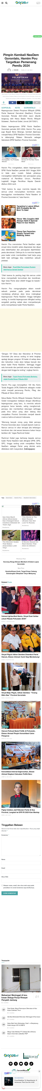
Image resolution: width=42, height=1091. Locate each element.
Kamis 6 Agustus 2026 (7, 659)
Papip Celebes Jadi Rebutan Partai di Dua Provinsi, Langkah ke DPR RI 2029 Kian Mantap (20, 811)
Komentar (5, 835)
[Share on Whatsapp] (29, 102)
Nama (3, 859)
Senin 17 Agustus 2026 (7, 621)
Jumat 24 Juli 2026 (6, 777)
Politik (5, 612)
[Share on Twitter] (21, 102)
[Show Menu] (2, 3)
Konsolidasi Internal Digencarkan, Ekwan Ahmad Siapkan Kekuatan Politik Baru (17, 772)
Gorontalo (9, 498)
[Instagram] (26, 1064)
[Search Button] (6, 3)
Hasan (16, 70)
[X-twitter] (16, 1064)
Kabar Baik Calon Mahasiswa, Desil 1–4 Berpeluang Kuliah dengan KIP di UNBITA (22, 1024)
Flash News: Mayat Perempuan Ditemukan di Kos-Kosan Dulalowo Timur (22, 1009)
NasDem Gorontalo (30, 498)
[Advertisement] (21, 29)
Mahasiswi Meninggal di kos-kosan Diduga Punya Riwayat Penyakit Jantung (14, 997)
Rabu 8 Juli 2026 (6, 815)
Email (3, 868)
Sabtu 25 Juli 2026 (6, 738)
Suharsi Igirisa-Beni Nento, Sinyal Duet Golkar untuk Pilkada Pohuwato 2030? (19, 617)
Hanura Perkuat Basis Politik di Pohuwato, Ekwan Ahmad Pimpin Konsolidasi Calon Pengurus (18, 733)
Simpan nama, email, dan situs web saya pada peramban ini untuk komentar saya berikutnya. (18, 886)
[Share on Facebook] (12, 102)
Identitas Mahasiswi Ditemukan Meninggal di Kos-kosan (23, 1017)
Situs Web (4, 877)
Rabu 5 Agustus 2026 (7, 698)
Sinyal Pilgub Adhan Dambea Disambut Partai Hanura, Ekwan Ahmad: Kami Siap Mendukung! (20, 655)
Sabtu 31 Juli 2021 (27, 70)
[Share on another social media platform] (37, 102)
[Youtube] (21, 1064)
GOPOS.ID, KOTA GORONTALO (18, 107)
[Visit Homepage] (21, 3)
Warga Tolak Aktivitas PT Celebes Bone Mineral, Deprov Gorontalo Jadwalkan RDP (21, 1033)
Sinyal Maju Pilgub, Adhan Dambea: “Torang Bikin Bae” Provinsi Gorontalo (19, 693)
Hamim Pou (18, 498)
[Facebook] (11, 1064)
